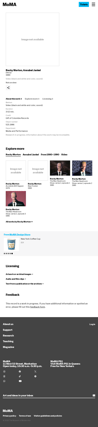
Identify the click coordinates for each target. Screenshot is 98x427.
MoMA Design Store (20, 234)
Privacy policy (9, 416)
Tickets (84, 4)
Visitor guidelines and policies (48, 416)
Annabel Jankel (32, 70)
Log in (92, 324)
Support (7, 329)
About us (8, 324)
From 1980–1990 (50, 154)
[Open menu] (93, 4)
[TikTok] (25, 376)
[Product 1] (4, 253)
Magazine (8, 347)
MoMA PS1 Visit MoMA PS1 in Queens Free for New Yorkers (65, 363)
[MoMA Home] (9, 4)
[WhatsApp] (9, 381)
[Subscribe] (94, 395)
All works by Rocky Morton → (19, 222)
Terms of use (25, 416)
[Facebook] (25, 371)
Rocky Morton (14, 70)
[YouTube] (25, 381)
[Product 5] (12, 253)
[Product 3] (8, 253)
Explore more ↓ (32, 99)
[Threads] (9, 376)
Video (64, 154)
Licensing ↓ (47, 99)
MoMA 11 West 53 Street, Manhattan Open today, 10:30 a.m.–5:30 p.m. (22, 363)
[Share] (8, 87)
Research (8, 335)
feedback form (37, 307)
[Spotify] (41, 376)
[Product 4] (10, 253)
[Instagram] (9, 371)
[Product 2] (6, 253)
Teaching (8, 341)
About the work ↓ (14, 99)
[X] (41, 371)
